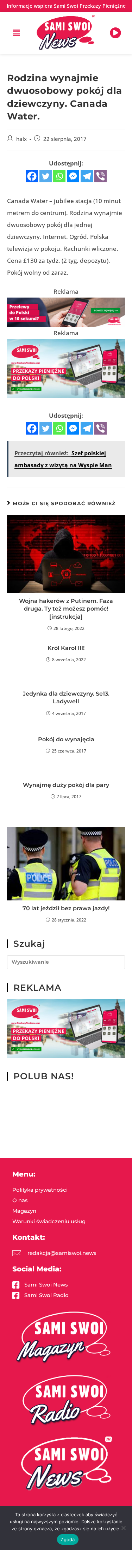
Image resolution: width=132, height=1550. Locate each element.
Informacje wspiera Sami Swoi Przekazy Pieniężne (66, 5)
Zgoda (68, 1539)
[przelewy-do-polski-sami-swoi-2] (66, 368)
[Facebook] (32, 176)
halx (21, 139)
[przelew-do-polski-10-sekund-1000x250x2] (66, 312)
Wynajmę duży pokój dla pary (66, 785)
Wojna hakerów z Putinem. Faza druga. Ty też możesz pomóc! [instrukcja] (66, 609)
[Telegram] (87, 176)
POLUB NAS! (43, 1076)
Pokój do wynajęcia (66, 739)
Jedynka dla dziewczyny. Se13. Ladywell (66, 697)
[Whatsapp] (59, 176)
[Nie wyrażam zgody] (123, 1527)
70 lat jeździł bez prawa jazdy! (66, 908)
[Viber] (100, 176)
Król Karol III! (66, 648)
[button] (17, 33)
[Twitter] (45, 176)
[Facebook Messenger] (73, 176)
